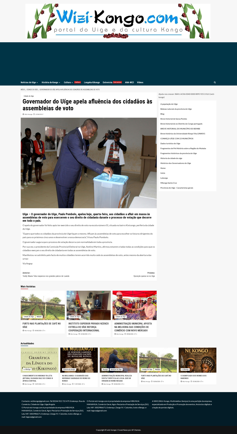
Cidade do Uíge (29, 96)
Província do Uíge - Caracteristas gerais (176, 188)
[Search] (214, 82)
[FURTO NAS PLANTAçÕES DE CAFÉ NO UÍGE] (43, 305)
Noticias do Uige (116, 369)
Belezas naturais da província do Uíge (176, 109)
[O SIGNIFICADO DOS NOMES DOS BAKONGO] (197, 360)
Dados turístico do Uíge (170, 143)
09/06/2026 (130, 334)
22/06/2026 (84, 334)
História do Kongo (50, 82)
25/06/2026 (196, 381)
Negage (105, 369)
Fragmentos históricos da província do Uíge (178, 153)
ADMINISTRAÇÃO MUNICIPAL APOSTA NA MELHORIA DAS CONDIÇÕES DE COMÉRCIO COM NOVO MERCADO (133, 327)
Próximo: (144, 274)
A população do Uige (169, 104)
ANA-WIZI (129, 82)
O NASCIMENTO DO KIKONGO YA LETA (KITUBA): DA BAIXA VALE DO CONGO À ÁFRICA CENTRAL (38, 378)
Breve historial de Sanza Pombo (173, 119)
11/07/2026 (77, 384)
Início (162, 173)
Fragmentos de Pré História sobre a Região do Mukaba (183, 148)
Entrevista (112, 82)
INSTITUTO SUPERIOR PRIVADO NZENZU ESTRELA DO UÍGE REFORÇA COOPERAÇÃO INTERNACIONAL (89, 327)
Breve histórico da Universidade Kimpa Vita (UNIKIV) (182, 133)
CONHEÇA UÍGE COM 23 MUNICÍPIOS (176, 138)
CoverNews (123, 430)
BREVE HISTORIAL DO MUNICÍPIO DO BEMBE (180, 129)
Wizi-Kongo (28, 114)
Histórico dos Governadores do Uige (175, 163)
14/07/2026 (38, 384)
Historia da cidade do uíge (171, 158)
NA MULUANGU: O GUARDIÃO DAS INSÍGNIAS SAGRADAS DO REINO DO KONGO (76, 378)
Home (163, 168)
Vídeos (140, 82)
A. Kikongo (27, 369)
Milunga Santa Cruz (168, 183)
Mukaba (39, 317)
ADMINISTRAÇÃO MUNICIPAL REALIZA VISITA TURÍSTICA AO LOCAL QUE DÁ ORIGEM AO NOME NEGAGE (117, 378)
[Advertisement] (118, 60)
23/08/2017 (39, 114)
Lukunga (164, 178)
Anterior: (46, 274)
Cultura (72, 82)
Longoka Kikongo (92, 82)
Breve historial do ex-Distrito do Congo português (181, 124)
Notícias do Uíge (28, 82)
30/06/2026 (38, 330)
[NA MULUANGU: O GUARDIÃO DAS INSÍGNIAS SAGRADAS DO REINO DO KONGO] (79, 360)
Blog (162, 114)
